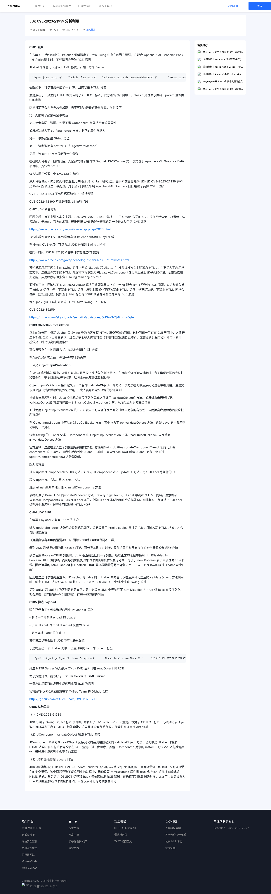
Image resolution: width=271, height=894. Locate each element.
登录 (260, 5)
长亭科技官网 (173, 828)
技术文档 (74, 828)
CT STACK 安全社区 (126, 828)
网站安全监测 (29, 841)
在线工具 (104, 5)
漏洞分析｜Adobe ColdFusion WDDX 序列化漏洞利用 (223, 74)
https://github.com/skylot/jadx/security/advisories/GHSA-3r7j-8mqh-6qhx (82, 317)
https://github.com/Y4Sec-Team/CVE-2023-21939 (64, 699)
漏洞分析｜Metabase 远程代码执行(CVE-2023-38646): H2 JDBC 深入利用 (223, 59)
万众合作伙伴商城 (175, 834)
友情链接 (170, 848)
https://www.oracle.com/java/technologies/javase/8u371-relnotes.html (79, 260)
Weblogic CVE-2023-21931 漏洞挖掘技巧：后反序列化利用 (223, 52)
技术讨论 (40, 5)
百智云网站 (28, 854)
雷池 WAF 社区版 (31, 828)
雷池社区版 (120, 834)
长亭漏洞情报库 (62, 5)
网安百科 (74, 848)
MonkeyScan (29, 867)
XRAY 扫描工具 (123, 841)
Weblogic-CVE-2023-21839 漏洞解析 (223, 89)
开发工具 (74, 834)
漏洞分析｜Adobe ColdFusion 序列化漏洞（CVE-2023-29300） (223, 66)
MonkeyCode (29, 861)
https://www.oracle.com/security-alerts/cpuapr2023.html (70, 229)
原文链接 (90, 29)
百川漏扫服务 (29, 848)
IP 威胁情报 (85, 5)
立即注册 (232, 5)
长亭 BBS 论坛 (173, 841)
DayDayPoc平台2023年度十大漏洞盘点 (223, 81)
